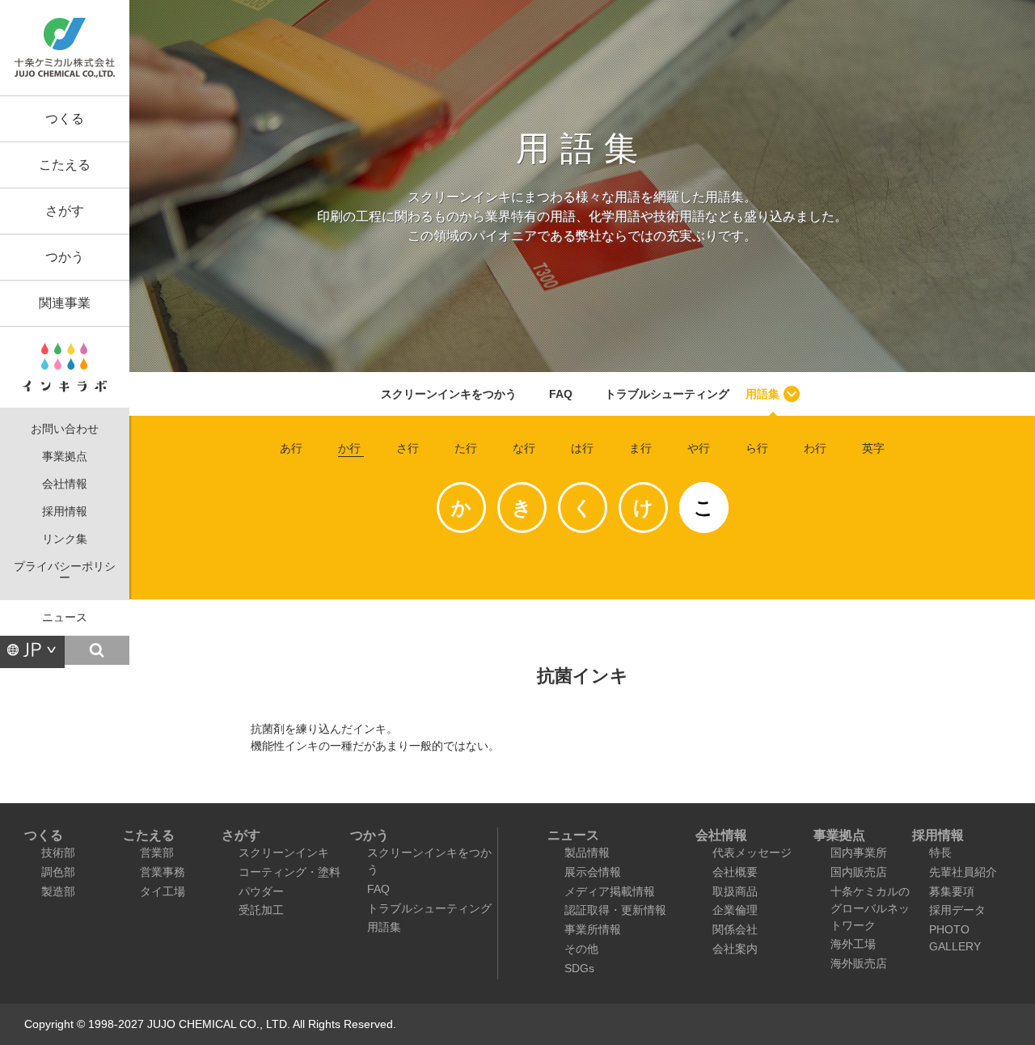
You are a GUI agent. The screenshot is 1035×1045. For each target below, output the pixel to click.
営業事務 (162, 871)
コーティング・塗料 (289, 871)
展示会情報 (592, 871)
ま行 (640, 448)
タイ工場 (162, 891)
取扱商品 (735, 891)
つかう (64, 257)
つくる (64, 118)
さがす (64, 211)
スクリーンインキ (284, 852)
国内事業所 (858, 852)
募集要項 (951, 891)
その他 (581, 948)
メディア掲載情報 (609, 891)
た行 (465, 448)
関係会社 (735, 929)
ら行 (757, 448)
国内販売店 (858, 871)
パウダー (261, 891)
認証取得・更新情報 (615, 909)
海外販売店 (858, 963)
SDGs (579, 968)
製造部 (58, 891)
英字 (873, 448)
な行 (524, 448)
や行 (698, 448)
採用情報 (64, 512)
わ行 (815, 448)
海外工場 (853, 943)
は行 (582, 448)
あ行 (291, 448)
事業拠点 (64, 457)
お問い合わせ (65, 429)
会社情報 (64, 484)
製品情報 (587, 852)
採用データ (957, 909)
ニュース (64, 617)
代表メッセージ (752, 852)
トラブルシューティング (667, 393)
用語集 (762, 393)
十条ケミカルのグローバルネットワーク (870, 908)
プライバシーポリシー (65, 572)
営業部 (157, 852)
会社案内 (735, 948)
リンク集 (64, 539)
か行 (349, 448)
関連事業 (65, 303)
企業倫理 (735, 909)
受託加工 (261, 909)
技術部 (58, 852)
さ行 (407, 448)
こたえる (65, 164)
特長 (940, 852)
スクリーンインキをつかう (449, 393)
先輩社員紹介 (963, 871)
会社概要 (735, 871)
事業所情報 (592, 929)
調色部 (58, 871)
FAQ (560, 393)
